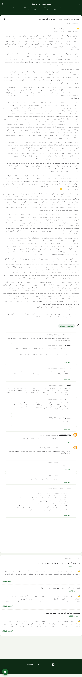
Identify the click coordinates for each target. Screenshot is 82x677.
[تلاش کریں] (3, 4)
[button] (4, 19)
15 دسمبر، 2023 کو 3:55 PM (55, 335)
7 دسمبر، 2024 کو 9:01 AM (56, 475)
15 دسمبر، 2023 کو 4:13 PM (55, 368)
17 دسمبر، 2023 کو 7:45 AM (49, 448)
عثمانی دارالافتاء (41, 4)
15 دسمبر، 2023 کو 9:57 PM (55, 345)
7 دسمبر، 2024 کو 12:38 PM (55, 488)
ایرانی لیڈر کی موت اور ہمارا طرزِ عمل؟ (60, 588)
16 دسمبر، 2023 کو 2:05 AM (55, 418)
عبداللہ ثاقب (65, 448)
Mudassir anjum (65, 435)
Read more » (7, 581)
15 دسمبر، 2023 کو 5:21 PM (55, 385)
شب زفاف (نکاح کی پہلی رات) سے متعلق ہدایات (58, 563)
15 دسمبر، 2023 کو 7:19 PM (55, 399)
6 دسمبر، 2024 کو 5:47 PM (56, 462)
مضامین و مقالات (66, 326)
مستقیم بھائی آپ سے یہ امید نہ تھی (63, 613)
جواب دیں (67, 362)
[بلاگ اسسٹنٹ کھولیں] (5, 672)
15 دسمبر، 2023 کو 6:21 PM (49, 435)
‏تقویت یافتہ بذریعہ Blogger (39, 664)
